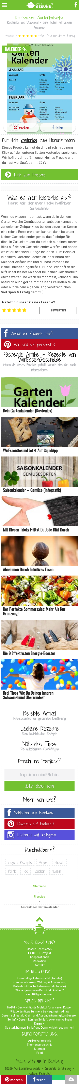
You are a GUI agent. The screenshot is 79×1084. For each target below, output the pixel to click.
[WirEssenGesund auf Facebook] (76, 4)
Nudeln (56, 871)
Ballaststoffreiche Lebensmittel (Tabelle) (39, 986)
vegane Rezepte (20, 862)
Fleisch (59, 862)
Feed (39, 1052)
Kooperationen (39, 957)
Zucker (40, 871)
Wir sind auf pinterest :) (34, 345)
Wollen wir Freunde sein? (32, 333)
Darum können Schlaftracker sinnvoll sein (45, 1019)
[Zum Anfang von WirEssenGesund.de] (39, 921)
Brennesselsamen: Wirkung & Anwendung (39, 982)
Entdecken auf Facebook (34, 813)
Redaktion (39, 961)
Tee (25, 871)
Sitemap (39, 1048)
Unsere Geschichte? (39, 949)
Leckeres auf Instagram (36, 835)
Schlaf (11, 1019)
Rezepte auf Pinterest (35, 824)
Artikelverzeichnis (39, 1040)
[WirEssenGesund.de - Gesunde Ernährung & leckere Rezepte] (39, 4)
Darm (38, 1023)
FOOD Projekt (39, 953)
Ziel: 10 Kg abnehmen (39, 994)
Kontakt (40, 965)
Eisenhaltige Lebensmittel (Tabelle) (39, 978)
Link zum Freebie (30, 174)
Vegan (43, 862)
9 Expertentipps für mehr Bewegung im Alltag (39, 1011)
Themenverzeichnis (39, 1044)
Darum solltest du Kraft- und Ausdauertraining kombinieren (39, 1015)
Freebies (9, 36)
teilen (58, 127)
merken (23, 127)
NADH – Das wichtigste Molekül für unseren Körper (39, 1007)
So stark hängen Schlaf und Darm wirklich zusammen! (39, 1027)
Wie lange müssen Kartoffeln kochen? (39, 990)
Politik (12, 871)
